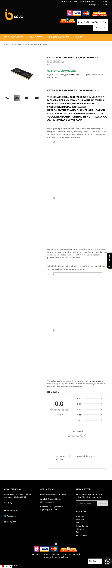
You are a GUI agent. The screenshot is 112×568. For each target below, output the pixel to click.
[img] (53, 61)
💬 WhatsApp (10, 510)
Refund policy (82, 526)
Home (7, 44)
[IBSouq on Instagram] (55, 544)
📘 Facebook (10, 516)
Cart (102, 27)
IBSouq (14, 566)
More (79, 37)
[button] (90, 398)
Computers (36, 37)
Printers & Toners (59, 37)
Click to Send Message (77, 75)
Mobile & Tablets (13, 37)
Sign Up (102, 503)
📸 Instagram (10, 522)
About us (80, 516)
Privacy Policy (82, 535)
